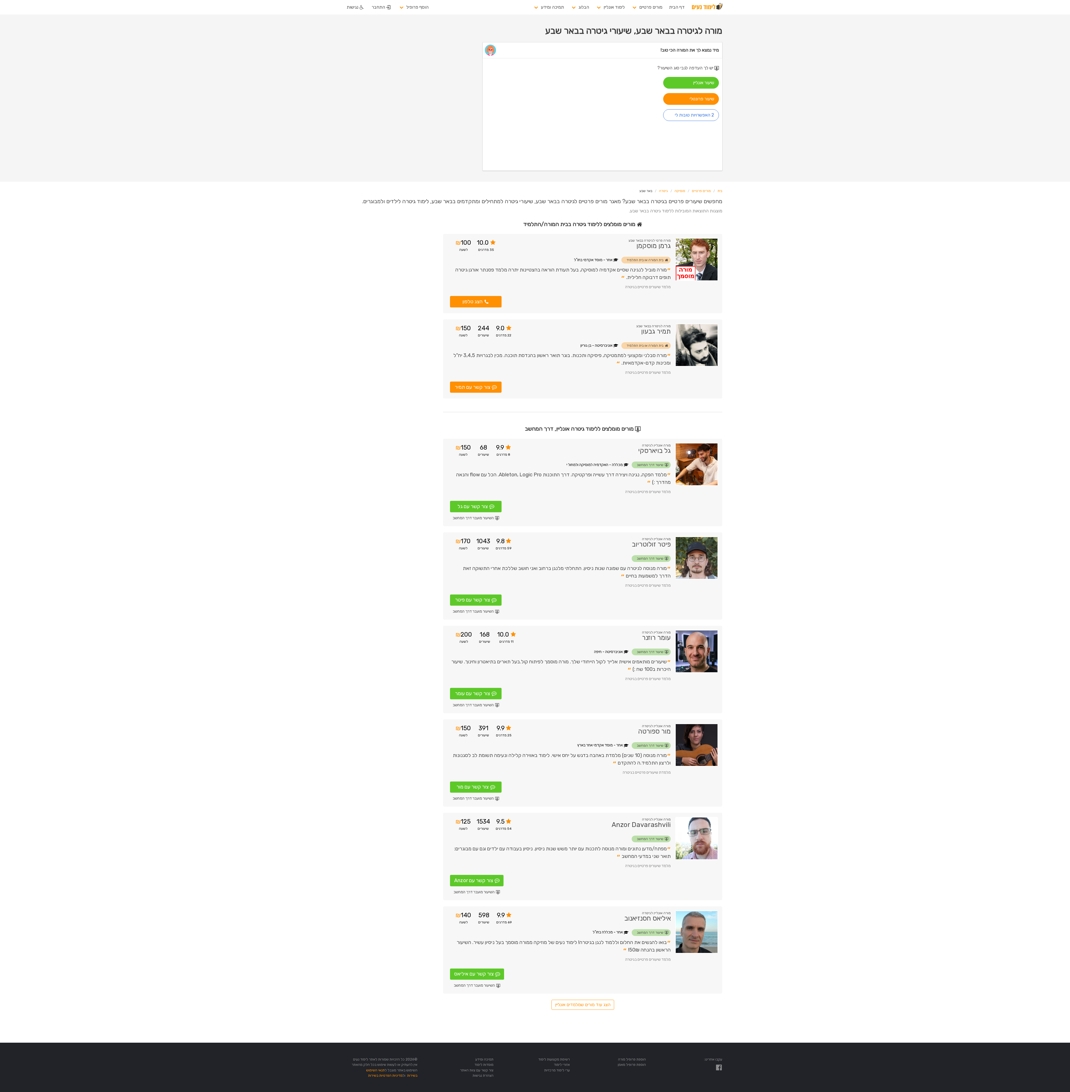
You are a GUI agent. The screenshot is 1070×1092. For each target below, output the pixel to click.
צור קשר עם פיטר (472, 600)
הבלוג (583, 7)
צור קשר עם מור (472, 787)
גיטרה (663, 191)
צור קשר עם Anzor (473, 880)
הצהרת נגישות (483, 1075)
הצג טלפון (473, 302)
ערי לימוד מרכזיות (557, 1070)
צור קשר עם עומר (472, 693)
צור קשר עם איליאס (474, 974)
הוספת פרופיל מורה (632, 1059)
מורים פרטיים (650, 7)
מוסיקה (680, 191)
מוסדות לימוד (484, 1064)
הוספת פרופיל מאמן (632, 1064)
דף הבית (677, 7)
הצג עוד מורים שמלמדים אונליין (583, 1004)
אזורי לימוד (562, 1064)
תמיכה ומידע (552, 7)
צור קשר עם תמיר (472, 387)
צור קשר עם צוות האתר (476, 1070)
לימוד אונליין (614, 7)
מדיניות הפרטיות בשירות (385, 1075)
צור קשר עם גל (473, 506)
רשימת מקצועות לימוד (554, 1059)
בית (720, 191)
